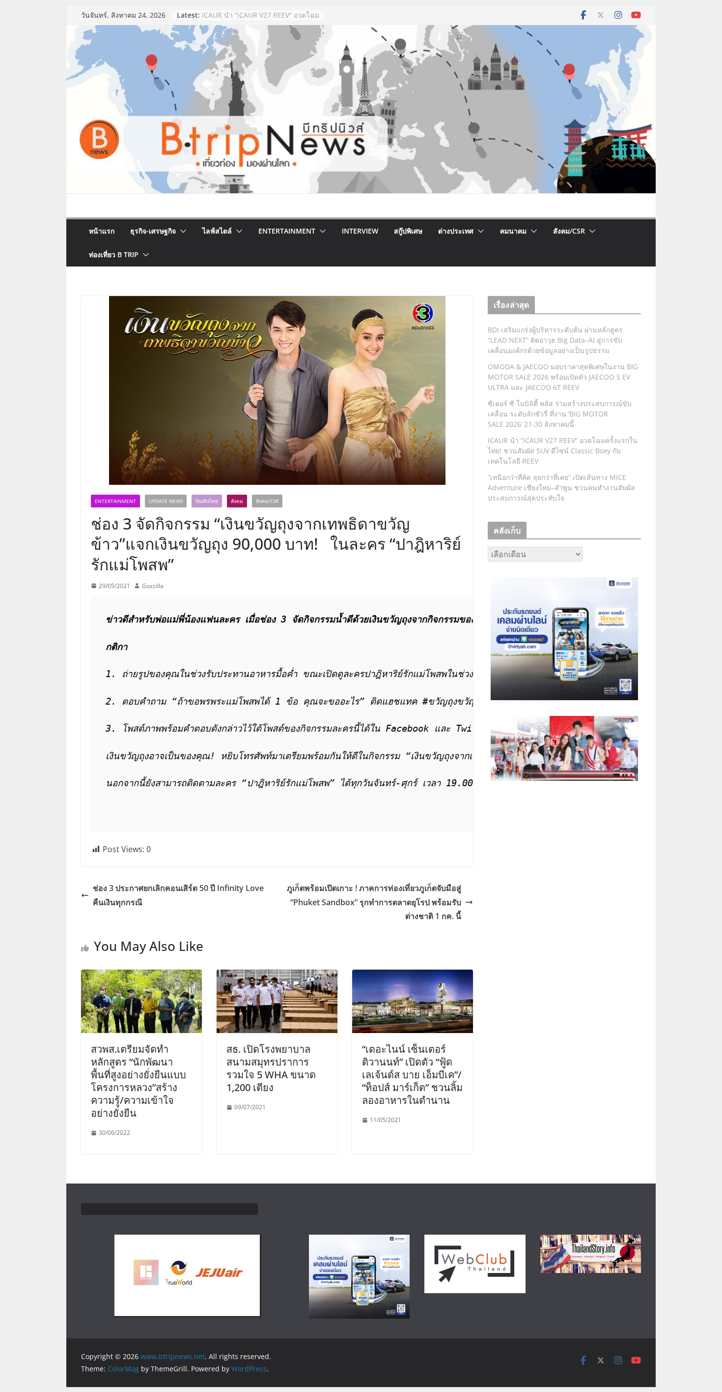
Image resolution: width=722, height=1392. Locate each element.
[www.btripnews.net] (361, 32)
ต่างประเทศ (455, 231)
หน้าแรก (101, 231)
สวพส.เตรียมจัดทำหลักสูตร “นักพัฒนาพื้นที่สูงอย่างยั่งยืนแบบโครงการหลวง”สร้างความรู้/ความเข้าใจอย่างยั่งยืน (138, 1081)
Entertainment (286, 231)
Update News (166, 501)
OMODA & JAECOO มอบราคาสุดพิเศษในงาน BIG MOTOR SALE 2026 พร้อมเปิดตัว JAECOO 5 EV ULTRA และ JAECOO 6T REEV (563, 377)
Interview (360, 231)
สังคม (237, 501)
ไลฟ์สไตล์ (217, 231)
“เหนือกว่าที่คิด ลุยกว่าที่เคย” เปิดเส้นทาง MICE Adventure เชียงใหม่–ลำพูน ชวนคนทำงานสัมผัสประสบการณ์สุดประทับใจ (561, 488)
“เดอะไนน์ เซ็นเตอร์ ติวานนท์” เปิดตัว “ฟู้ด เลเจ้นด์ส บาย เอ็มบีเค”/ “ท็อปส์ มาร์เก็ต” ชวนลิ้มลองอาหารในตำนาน (412, 1074)
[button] (181, 231)
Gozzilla (153, 586)
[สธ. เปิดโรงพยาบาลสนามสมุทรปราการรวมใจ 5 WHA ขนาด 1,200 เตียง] (277, 976)
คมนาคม (513, 231)
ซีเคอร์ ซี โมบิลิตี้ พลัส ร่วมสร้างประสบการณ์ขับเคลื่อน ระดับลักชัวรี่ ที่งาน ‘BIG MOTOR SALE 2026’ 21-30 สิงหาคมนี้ (560, 414)
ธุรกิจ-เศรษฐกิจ (153, 231)
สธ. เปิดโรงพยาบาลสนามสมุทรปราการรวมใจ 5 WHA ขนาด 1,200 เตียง (271, 1068)
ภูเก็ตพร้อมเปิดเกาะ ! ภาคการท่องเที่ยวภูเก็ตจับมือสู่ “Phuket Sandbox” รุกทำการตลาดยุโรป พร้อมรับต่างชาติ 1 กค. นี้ (374, 902)
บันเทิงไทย (206, 501)
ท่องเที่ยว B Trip (114, 254)
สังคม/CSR (569, 231)
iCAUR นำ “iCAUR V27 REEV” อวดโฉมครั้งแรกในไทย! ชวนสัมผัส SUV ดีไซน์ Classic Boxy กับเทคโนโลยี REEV (563, 451)
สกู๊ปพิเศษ (408, 231)
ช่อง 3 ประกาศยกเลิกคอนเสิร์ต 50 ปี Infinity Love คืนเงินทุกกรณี (178, 895)
